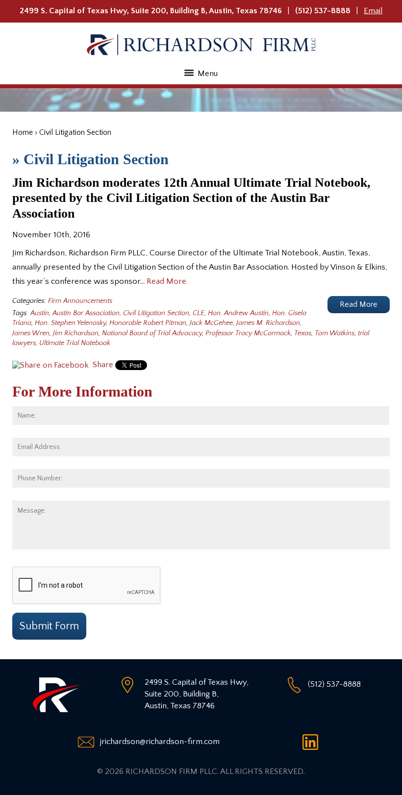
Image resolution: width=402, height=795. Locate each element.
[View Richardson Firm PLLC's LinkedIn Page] (313, 741)
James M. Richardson (268, 323)
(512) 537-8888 (323, 10)
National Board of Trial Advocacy (152, 333)
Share (102, 364)
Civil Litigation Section (156, 313)
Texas (302, 333)
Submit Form (49, 626)
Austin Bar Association (86, 313)
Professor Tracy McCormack (248, 333)
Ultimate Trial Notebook (74, 343)
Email (373, 10)
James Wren (31, 333)
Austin (39, 313)
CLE (198, 313)
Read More (166, 281)
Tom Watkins (334, 333)
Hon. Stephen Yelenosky (70, 323)
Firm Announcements (80, 301)
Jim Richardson (76, 333)
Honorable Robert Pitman (147, 323)
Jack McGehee (211, 323)
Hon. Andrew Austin (238, 313)
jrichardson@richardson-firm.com (160, 741)
